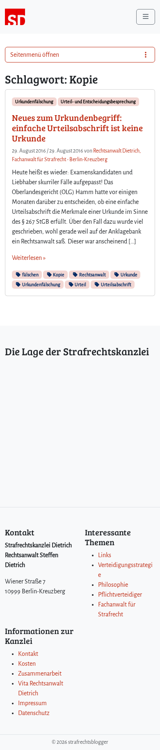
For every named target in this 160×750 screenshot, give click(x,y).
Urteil (80, 284)
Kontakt (28, 653)
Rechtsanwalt (92, 274)
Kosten (27, 663)
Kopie (58, 274)
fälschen (30, 274)
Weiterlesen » (29, 258)
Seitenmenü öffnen (34, 54)
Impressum (32, 703)
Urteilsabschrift (115, 284)
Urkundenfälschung (34, 101)
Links (104, 555)
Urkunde (128, 274)
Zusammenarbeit (40, 673)
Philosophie (113, 584)
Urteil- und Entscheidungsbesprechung (98, 101)
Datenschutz (34, 713)
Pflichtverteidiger (120, 594)
